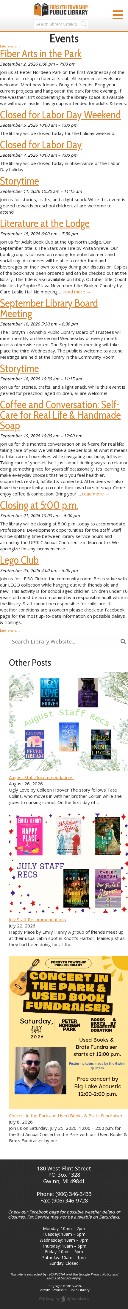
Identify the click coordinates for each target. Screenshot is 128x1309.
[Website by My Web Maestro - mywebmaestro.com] (62, 1299)
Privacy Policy (100, 1274)
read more (77, 292)
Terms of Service (58, 1278)
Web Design (47, 1299)
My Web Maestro (77, 1299)
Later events (10, 46)
